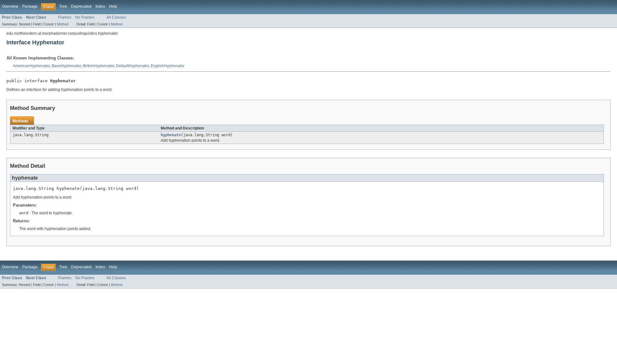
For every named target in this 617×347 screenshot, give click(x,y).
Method (62, 24)
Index (100, 6)
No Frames (84, 17)
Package (30, 6)
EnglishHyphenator (167, 66)
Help (113, 6)
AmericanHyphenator (31, 66)
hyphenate (171, 135)
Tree (63, 6)
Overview (10, 6)
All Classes (116, 17)
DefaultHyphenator (132, 66)
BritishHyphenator (98, 66)
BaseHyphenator (66, 66)
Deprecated (81, 6)
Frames (64, 17)
